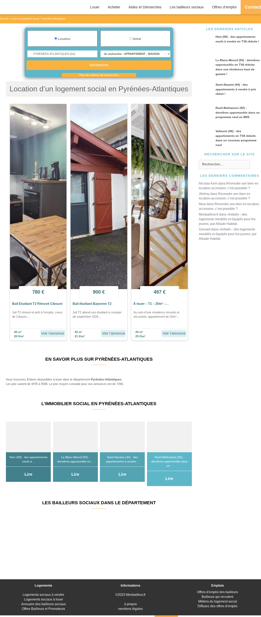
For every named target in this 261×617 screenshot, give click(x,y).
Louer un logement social (25, 18)
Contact (253, 7)
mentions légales (130, 608)
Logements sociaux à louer (43, 599)
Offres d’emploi (224, 7)
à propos (130, 604)
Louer (95, 7)
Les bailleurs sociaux (187, 7)
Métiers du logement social (217, 601)
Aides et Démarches (144, 7)
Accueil (4, 18)
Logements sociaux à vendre (43, 594)
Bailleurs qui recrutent (217, 596)
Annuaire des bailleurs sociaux (43, 604)
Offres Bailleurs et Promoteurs (43, 608)
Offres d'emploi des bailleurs (217, 592)
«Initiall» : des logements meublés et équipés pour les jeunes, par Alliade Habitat (227, 219)
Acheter (114, 7)
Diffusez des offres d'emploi (217, 606)
